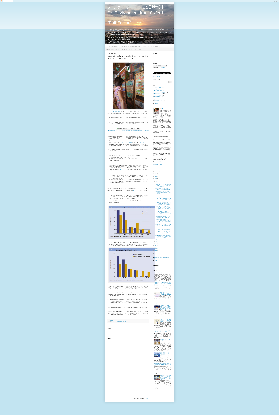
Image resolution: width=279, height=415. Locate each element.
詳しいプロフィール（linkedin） (160, 258)
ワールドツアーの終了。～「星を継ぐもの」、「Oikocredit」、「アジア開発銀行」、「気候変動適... (163, 196)
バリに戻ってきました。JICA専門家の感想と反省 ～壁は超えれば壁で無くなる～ (163, 229)
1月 (156, 243)
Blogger (146, 398)
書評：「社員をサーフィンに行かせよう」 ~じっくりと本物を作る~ (165, 353)
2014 (156, 178)
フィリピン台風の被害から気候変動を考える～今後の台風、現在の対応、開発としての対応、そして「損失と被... (163, 203)
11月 (157, 183)
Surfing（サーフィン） (127, 49)
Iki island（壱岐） (157, 96)
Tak (162, 108)
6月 (156, 241)
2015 (156, 176)
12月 (157, 181)
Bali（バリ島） (137, 49)
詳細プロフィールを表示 (158, 164)
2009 (156, 250)
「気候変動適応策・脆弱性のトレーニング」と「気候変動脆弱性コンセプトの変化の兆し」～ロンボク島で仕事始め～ (163, 221)
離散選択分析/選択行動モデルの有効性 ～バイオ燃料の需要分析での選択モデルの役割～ (162, 364)
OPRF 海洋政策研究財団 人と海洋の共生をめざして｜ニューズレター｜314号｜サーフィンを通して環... (163, 236)
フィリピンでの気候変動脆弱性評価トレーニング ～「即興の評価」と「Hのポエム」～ (163, 199)
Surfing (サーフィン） (158, 100)
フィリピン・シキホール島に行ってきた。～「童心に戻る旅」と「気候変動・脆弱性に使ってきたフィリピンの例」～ (163, 208)
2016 (156, 174)
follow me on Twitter (167, 267)
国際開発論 (142, 142)
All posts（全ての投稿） (111, 46)
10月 (157, 239)
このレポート (136, 190)
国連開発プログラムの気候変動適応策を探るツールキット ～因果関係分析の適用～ (162, 283)
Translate (163, 67)
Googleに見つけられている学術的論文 (162, 257)
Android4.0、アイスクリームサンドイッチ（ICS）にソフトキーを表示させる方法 (165, 293)
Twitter (155, 261)
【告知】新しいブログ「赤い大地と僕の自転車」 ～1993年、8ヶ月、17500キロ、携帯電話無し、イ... (163, 185)
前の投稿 (147, 325)
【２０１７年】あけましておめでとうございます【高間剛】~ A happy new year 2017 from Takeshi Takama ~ (162, 331)
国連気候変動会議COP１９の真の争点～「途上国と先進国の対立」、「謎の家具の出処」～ (163, 192)
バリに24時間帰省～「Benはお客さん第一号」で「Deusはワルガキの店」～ (163, 214)
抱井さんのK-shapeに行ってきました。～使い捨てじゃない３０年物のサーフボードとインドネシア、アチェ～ (163, 232)
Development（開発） (158, 93)
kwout (130, 132)
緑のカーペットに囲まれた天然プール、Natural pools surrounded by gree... (163, 189)
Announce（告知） (158, 87)
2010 (156, 248)
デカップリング (122, 169)
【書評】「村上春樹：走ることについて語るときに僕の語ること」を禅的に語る (165, 320)
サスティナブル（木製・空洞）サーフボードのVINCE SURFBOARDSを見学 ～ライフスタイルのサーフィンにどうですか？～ (165, 307)
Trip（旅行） (156, 102)
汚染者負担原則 (128, 142)
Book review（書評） (158, 90)
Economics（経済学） (158, 95)
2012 (156, 245)
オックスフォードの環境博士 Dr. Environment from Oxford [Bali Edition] (136, 15)
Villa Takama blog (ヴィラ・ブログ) (150, 46)
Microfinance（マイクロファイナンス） (162, 98)
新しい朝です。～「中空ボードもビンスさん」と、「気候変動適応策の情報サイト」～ (163, 225)
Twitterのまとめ (157, 260)
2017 (156, 173)
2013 (156, 180)
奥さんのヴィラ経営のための (114, 111)
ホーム (128, 325)
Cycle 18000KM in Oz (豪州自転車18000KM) (130, 46)
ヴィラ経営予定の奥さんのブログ (160, 255)
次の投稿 (109, 325)
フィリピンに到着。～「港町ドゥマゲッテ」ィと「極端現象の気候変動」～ (163, 212)
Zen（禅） (156, 103)
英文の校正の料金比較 (158, 272)
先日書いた (123, 142)
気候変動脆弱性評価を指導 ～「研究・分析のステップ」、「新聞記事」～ (163, 217)
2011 (156, 247)
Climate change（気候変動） (113, 49)
